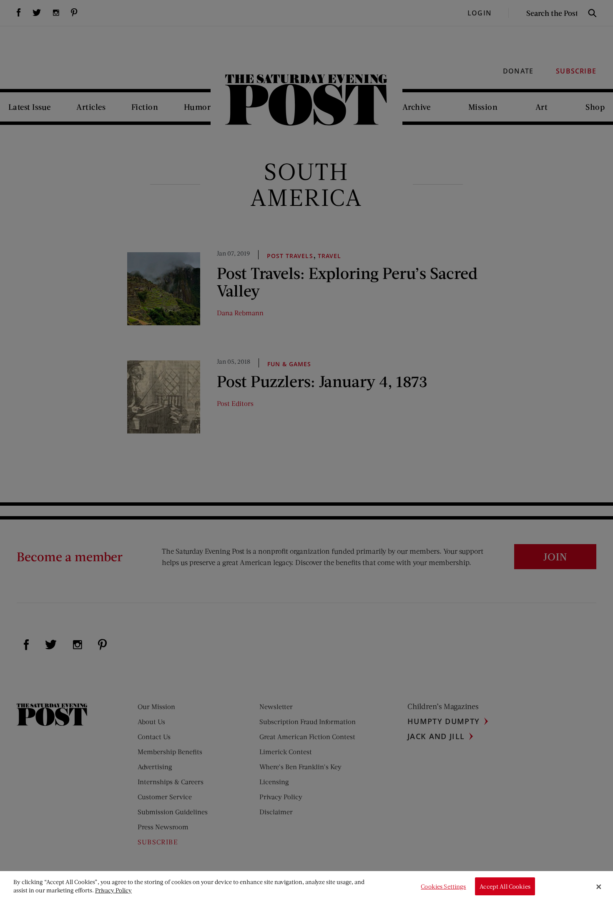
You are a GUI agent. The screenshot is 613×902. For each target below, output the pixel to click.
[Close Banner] (598, 886)
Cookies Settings (443, 886)
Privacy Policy (113, 890)
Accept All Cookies (505, 886)
